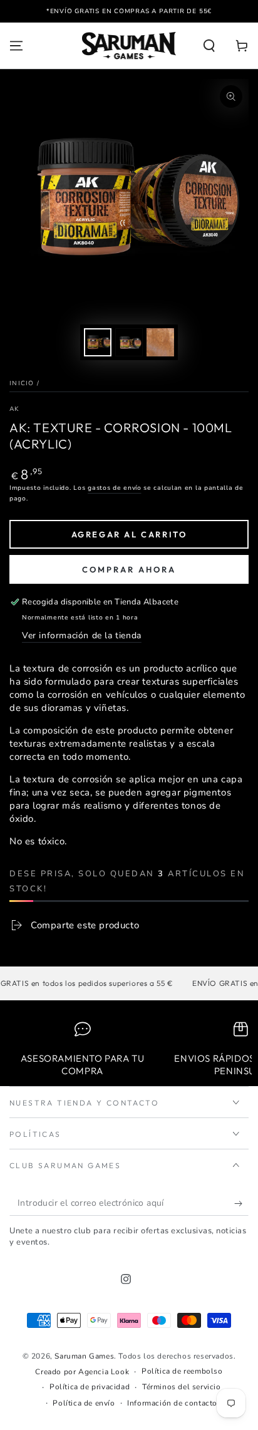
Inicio (21, 383)
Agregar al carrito (129, 534)
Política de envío (84, 1403)
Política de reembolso (182, 1371)
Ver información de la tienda (82, 635)
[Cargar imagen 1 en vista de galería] (97, 342)
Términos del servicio (181, 1387)
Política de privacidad (89, 1387)
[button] (209, 45)
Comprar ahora (129, 569)
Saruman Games (84, 1356)
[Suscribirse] (241, 1203)
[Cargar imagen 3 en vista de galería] (160, 342)
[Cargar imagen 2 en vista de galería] (129, 342)
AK (14, 409)
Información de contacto (172, 1403)
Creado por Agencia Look (82, 1372)
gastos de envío (115, 488)
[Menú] (16, 45)
